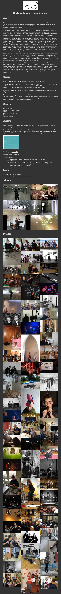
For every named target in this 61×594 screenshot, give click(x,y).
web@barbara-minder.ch (10, 116)
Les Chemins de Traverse (13, 174)
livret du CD (15, 152)
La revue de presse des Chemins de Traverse (19, 176)
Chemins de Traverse (28, 159)
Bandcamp (49, 162)
